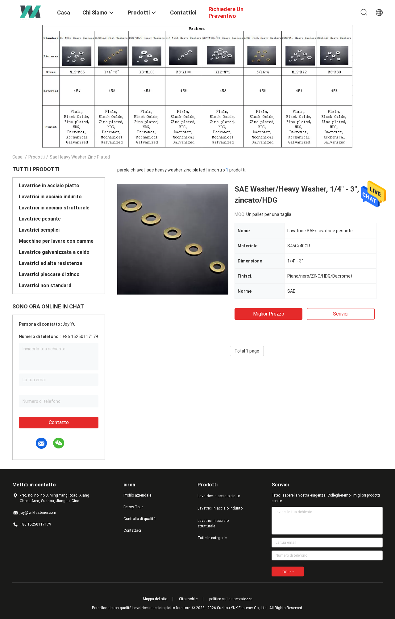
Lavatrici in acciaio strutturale (54, 208)
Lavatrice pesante (40, 219)
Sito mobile (188, 599)
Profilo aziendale (137, 495)
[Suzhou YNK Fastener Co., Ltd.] (31, 11)
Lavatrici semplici (39, 230)
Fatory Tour (133, 507)
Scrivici (340, 314)
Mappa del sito (155, 599)
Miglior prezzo (268, 314)
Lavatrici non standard (45, 285)
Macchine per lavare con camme (56, 241)
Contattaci (132, 530)
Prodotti (36, 157)
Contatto (59, 422)
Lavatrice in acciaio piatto (49, 185)
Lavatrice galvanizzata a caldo (54, 252)
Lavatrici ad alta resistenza (50, 263)
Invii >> (288, 571)
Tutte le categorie (212, 538)
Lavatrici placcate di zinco (49, 274)
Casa (17, 157)
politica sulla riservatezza (230, 599)
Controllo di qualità (139, 519)
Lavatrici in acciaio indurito (50, 197)
